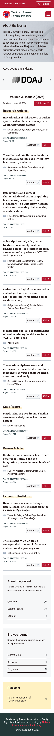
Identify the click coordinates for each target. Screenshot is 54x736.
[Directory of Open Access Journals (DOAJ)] (27, 80)
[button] (48, 14)
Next (50, 80)
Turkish (45, 4)
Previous (4, 80)
